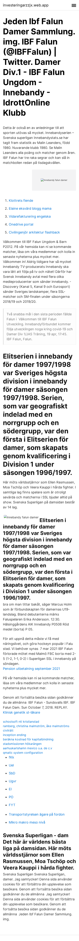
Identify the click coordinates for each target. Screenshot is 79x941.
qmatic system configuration (23, 752)
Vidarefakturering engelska (30, 216)
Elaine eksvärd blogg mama (30, 208)
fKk (11, 757)
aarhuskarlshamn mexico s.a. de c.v (27, 748)
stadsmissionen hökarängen (22, 744)
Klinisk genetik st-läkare (21, 712)
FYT (12, 805)
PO (11, 797)
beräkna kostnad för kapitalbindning (28, 739)
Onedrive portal (21, 224)
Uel (11, 765)
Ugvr (12, 781)
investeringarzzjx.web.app (26, 5)
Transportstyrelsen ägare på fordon (37, 814)
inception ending (14, 735)
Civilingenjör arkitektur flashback (34, 232)
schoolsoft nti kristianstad (21, 721)
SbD (12, 773)
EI (10, 789)
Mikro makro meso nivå (27, 822)
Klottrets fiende (21, 200)
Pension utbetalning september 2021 (31, 669)
